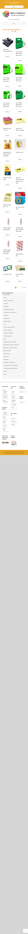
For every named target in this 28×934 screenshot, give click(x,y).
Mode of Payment (13, 396)
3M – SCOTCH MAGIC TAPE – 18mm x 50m (6, 104)
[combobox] (22, 392)
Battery (5, 297)
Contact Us (14, 421)
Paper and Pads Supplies (8, 333)
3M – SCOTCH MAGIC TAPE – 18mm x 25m (19, 79)
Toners (5, 374)
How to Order (13, 392)
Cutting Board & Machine (9, 309)
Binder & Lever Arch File (9, 300)
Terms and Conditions (5, 413)
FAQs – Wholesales (5, 401)
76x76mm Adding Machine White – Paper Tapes (7, 251)
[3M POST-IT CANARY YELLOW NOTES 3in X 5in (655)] (20, 169)
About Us (13, 418)
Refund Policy (4, 422)
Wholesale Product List (5, 396)
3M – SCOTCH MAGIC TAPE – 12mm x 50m (6, 79)
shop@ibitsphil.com (14, 3)
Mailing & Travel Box (8, 330)
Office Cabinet (6, 353)
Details (8, 56)
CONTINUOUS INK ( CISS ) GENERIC (11, 365)
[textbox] (22, 392)
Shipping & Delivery (14, 401)
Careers (13, 424)
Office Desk (6, 359)
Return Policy (4, 429)
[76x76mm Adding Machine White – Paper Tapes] (7, 244)
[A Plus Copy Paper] (7, 268)
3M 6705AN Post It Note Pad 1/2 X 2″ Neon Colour (7, 154)
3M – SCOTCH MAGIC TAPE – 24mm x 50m (19, 104)
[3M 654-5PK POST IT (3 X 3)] (7, 120)
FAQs (13, 407)
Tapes (5, 339)
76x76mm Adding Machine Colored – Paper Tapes (20, 229)
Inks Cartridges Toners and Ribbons (10, 368)
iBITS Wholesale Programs (5, 391)
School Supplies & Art (8, 336)
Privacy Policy (4, 417)
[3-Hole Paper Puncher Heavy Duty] (7, 42)
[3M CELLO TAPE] (20, 144)
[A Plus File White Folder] (20, 268)
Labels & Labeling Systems (9, 327)
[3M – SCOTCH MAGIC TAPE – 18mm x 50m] (7, 95)
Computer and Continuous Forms (10, 312)
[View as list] (15, 31)
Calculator (6, 303)
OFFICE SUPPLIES (6, 294)
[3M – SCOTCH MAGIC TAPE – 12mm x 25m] (20, 43)
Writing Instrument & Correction (10, 342)
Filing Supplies (7, 318)
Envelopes (6, 315)
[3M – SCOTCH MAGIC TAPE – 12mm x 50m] (7, 69)
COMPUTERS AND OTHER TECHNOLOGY (11, 344)
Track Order (14, 404)
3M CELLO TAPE (19, 152)
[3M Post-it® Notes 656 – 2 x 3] (7, 197)
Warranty (4, 425)
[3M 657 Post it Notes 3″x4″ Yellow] (20, 120)
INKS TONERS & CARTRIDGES (9, 362)
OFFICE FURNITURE (7, 350)
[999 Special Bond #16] (20, 246)
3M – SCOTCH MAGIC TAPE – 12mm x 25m (19, 53)
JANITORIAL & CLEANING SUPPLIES (10, 347)
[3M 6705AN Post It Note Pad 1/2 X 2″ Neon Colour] (7, 144)
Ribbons (5, 371)
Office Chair (6, 356)
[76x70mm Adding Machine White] (7, 221)
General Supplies (7, 321)
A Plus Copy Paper (7, 274)
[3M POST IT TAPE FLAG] (7, 169)
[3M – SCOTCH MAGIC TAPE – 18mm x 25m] (20, 69)
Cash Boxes (6, 306)
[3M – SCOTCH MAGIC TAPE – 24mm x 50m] (20, 95)
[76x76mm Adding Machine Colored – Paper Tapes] (20, 221)
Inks (4, 324)
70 (22, 287)
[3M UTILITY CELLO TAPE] (20, 198)
